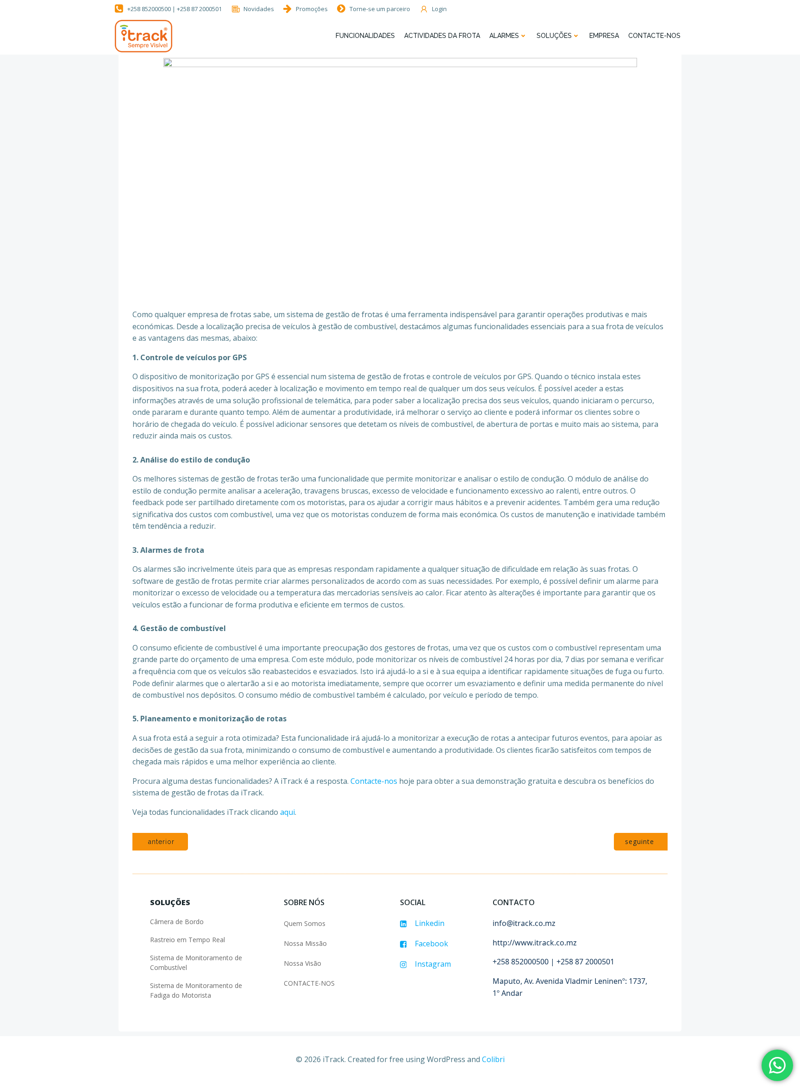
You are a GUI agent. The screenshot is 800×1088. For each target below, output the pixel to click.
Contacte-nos (654, 35)
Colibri (493, 1059)
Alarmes (504, 35)
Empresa (604, 35)
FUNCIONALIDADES (365, 35)
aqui (287, 812)
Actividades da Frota (442, 35)
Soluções (554, 35)
